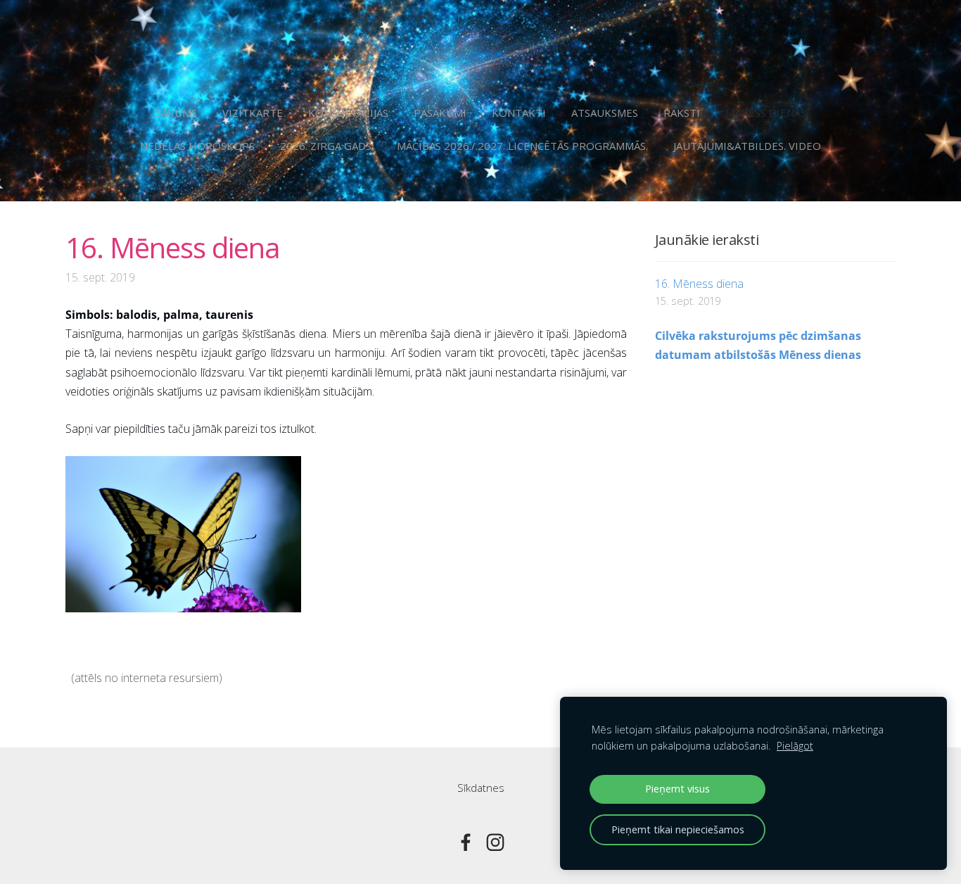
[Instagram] (495, 842)
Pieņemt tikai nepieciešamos (677, 829)
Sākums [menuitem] (176, 113)
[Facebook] (465, 842)
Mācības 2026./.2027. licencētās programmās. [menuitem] (522, 146)
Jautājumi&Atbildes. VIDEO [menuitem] (747, 146)
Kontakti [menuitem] (519, 113)
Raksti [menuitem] (681, 113)
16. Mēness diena (699, 283)
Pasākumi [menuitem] (440, 113)
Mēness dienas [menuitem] (765, 113)
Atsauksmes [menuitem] (604, 113)
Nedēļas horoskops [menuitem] (197, 146)
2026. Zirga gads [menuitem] (325, 146)
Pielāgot (795, 745)
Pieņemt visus (677, 788)
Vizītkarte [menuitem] (252, 113)
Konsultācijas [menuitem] (348, 113)
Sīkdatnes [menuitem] (480, 788)
